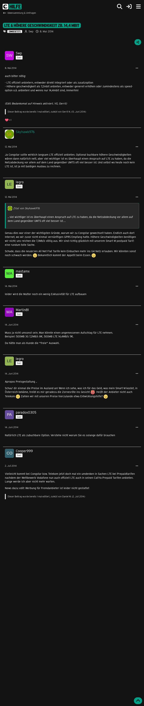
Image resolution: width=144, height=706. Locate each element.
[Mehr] (137, 68)
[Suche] (119, 6)
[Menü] (138, 6)
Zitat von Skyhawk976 (26, 208)
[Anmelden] (129, 7)
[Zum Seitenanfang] (138, 700)
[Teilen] (137, 42)
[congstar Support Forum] (12, 6)
